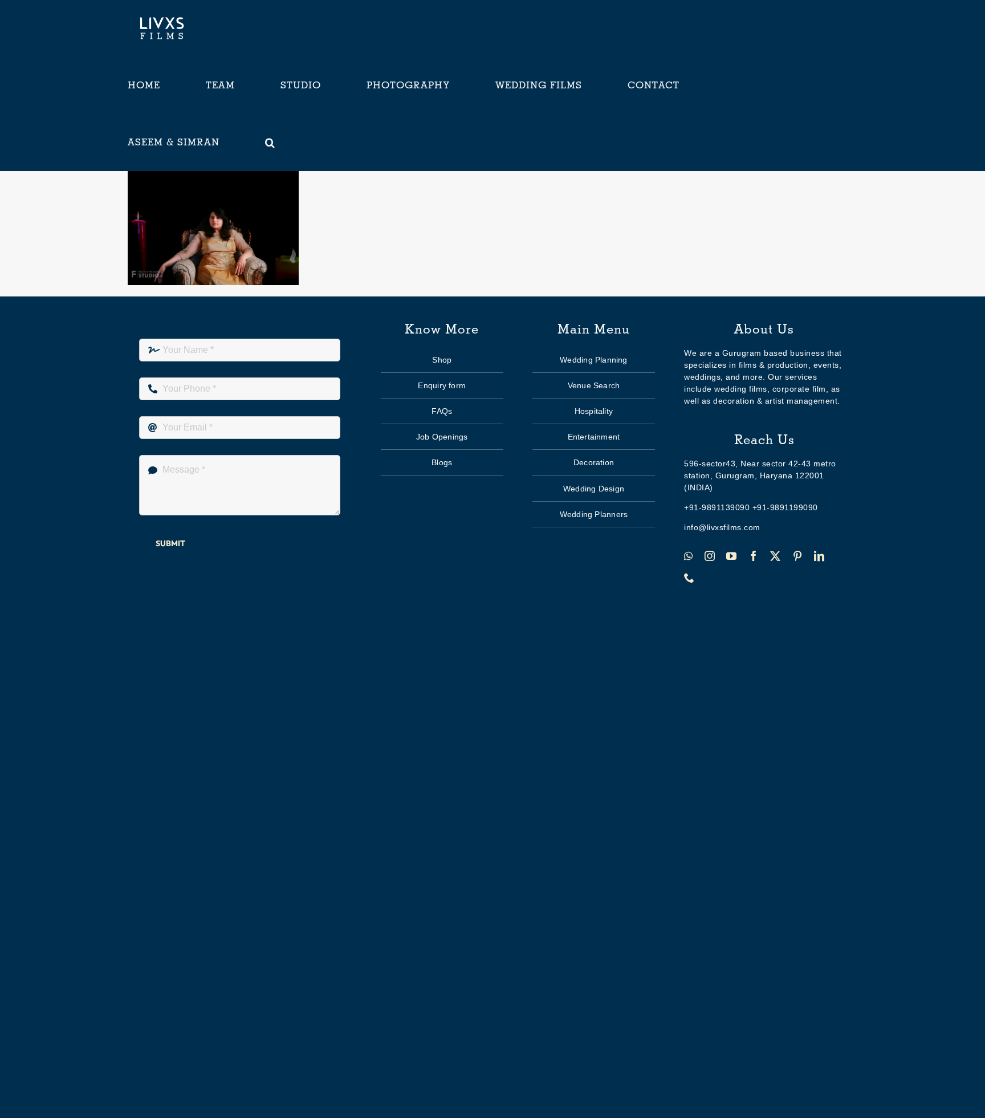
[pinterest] (797, 556)
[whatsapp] (688, 556)
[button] (270, 142)
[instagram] (710, 556)
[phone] (689, 577)
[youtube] (731, 556)
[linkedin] (819, 556)
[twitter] (775, 556)
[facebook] (753, 556)
